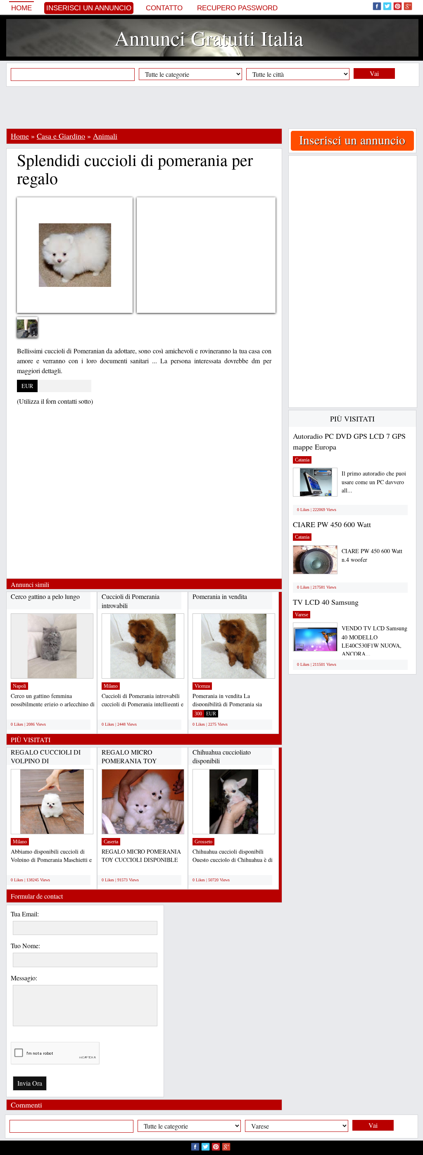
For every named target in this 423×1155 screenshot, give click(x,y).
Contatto (164, 8)
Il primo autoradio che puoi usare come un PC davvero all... (374, 482)
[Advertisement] (211, 107)
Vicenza (202, 686)
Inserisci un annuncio (88, 8)
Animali (105, 136)
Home (21, 8)
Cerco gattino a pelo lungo (45, 596)
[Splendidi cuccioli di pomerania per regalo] (33, 330)
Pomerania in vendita (219, 596)
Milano (111, 686)
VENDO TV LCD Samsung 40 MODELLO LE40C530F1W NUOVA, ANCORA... (374, 641)
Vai (374, 73)
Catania (302, 460)
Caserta (111, 842)
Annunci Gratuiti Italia (208, 38)
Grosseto (203, 842)
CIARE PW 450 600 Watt (332, 524)
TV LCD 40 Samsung (326, 602)
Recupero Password (237, 8)
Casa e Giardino (61, 136)
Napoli (19, 686)
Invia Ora (29, 1083)
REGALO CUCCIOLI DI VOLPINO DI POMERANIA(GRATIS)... (47, 761)
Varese (301, 615)
